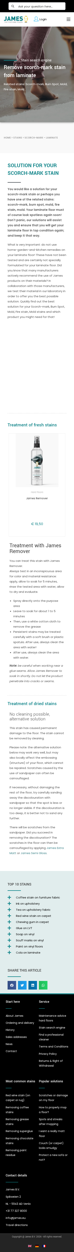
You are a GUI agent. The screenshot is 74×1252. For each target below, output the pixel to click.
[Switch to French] (44, 1246)
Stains (17, 137)
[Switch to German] (37, 1246)
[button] (12, 985)
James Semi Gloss (34, 853)
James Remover (37, 498)
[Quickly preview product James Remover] (59, 440)
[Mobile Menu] (67, 19)
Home (7, 137)
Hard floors (37, 492)
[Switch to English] (29, 1246)
